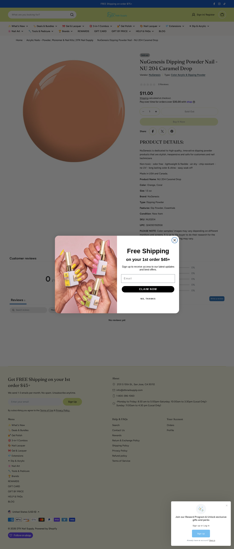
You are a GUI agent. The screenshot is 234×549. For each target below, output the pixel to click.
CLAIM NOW (148, 289)
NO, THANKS (148, 299)
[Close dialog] (174, 240)
